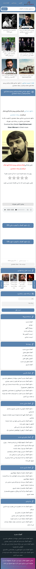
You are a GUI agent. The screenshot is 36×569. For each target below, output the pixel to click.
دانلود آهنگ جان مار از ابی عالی (23, 427)
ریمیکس (14, 3)
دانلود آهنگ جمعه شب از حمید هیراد (21, 519)
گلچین (20, 3)
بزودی (30, 325)
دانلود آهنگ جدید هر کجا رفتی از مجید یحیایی (18, 381)
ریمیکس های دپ (27, 355)
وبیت (11, 566)
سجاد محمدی (15, 115)
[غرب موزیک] (29, 3)
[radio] (26, 178)
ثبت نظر (18, 310)
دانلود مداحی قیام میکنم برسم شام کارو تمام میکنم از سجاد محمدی (17, 93)
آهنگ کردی (29, 365)
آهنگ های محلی (27, 352)
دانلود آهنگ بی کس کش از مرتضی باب (20, 455)
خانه (33, 83)
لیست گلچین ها (27, 334)
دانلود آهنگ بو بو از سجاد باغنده (22, 448)
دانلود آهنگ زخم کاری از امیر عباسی (22, 516)
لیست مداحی (26, 83)
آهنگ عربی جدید (27, 349)
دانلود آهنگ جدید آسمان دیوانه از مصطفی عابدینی (17, 378)
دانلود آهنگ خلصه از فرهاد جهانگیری (21, 473)
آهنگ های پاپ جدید (26, 362)
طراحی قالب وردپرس (20, 566)
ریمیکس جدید (28, 331)
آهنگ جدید (6, 3)
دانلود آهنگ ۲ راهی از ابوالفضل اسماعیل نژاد (19, 430)
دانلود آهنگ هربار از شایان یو (23, 513)
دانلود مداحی (28, 111)
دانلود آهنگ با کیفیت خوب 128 (17, 242)
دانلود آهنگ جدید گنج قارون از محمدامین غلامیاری (17, 391)
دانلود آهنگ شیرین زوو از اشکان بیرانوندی (19, 452)
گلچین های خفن (27, 359)
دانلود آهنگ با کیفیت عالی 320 (17, 225)
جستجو (4, 9)
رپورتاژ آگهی (28, 328)
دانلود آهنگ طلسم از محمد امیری (22, 488)
